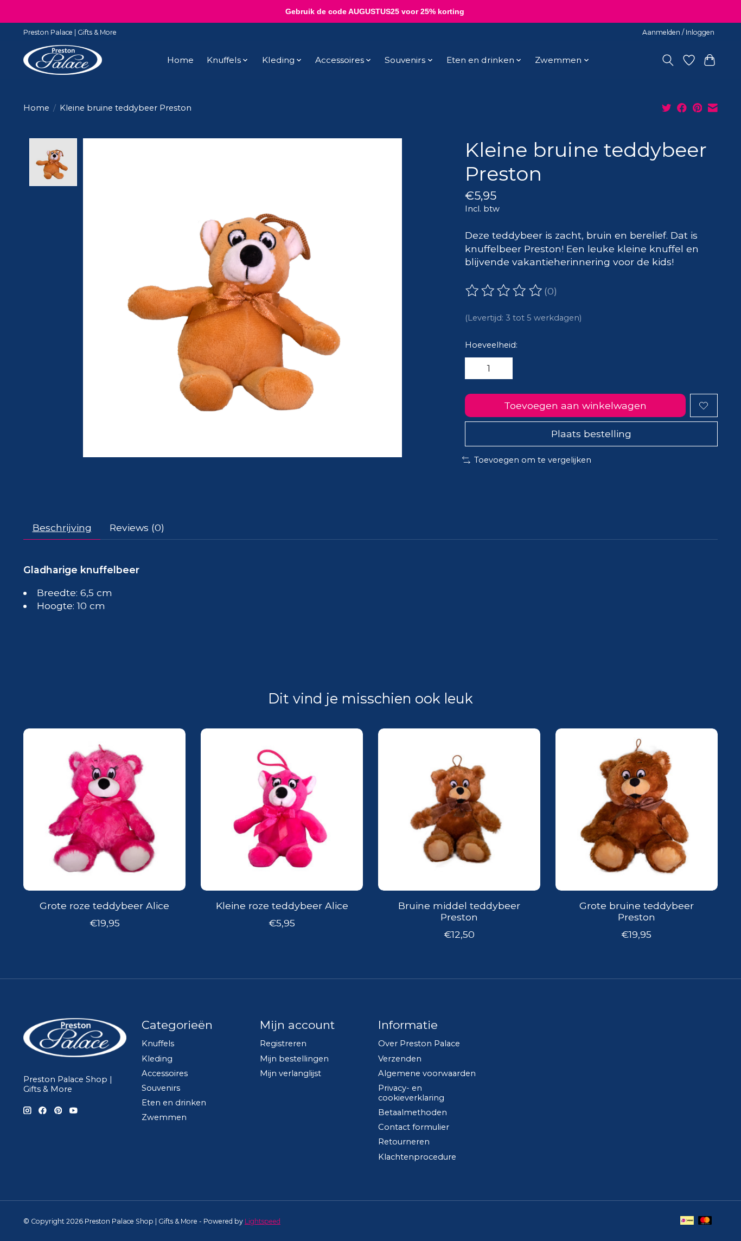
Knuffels (158, 1043)
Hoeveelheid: (491, 345)
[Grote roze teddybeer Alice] (104, 809)
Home (180, 60)
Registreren (283, 1043)
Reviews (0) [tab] (137, 527)
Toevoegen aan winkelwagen (575, 405)
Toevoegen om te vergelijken (532, 460)
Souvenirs (161, 1088)
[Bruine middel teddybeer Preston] (459, 809)
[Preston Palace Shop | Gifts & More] (62, 60)
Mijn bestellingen (294, 1059)
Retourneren (404, 1142)
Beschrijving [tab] (62, 527)
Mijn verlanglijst (290, 1073)
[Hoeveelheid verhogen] (500, 368)
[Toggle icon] (668, 60)
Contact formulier (413, 1127)
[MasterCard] (705, 1221)
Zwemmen (164, 1117)
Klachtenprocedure (417, 1157)
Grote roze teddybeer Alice (104, 905)
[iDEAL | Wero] (687, 1221)
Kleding (157, 1059)
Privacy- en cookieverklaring (411, 1093)
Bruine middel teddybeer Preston (459, 911)
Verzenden (399, 1059)
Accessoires (165, 1073)
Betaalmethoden (412, 1112)
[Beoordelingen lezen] (504, 291)
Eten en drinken (174, 1103)
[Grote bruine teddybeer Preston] (636, 809)
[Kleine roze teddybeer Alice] (282, 809)
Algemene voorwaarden (427, 1073)
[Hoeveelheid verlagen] (476, 368)
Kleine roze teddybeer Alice (282, 905)
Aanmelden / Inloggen (678, 32)
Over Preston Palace (419, 1043)
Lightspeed (262, 1221)
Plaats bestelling (591, 433)
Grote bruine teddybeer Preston (636, 911)
